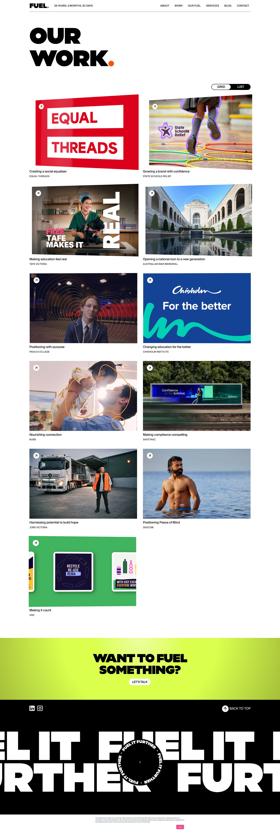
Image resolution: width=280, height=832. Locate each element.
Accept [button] (180, 827)
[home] (39, 6)
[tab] (221, 87)
